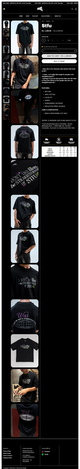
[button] (4, 9)
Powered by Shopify (21, 468)
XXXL (69, 40)
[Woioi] (40, 9)
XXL (63, 40)
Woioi (13, 468)
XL (57, 40)
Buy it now (59, 61)
